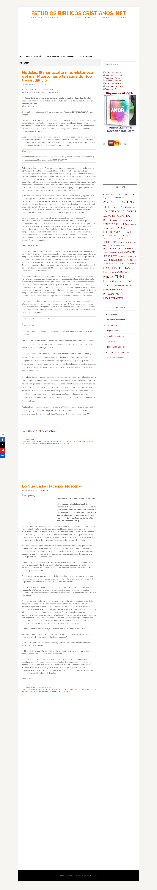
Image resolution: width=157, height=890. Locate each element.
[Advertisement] (78, 33)
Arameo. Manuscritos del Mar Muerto (51, 441)
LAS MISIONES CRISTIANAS (112, 252)
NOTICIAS (33, 439)
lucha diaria (33, 691)
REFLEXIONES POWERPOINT (118, 352)
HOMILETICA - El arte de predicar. (120, 242)
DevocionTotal (111, 325)
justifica (25, 691)
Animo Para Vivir (112, 314)
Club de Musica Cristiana (115, 320)
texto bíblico (57, 444)
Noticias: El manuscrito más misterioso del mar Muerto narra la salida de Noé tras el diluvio (57, 76)
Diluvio (72, 441)
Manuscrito (26, 444)
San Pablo (66, 691)
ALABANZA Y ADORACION (118, 194)
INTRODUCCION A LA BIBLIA (118, 248)
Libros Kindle (111, 342)
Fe (80, 689)
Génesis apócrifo (87, 441)
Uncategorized (124, 281)
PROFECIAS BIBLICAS (117, 267)
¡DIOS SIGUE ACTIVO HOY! (124, 286)
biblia (68, 441)
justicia (93, 689)
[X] (2, 445)
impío (88, 689)
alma (45, 689)
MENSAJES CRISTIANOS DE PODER (41, 687)
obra (40, 691)
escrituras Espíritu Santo (69, 689)
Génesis (78, 441)
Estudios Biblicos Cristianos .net (78, 13)
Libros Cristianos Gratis (115, 336)
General (105, 236)
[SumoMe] (2, 455)
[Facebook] (2, 439)
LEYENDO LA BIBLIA (123, 256)
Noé (40, 444)
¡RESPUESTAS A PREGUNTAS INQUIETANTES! (113, 294)
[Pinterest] (2, 450)
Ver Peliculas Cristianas (115, 358)
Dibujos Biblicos (112, 331)
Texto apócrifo (47, 444)
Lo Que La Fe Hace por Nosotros (52, 486)
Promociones (110, 272)
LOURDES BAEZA (47, 431)
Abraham (34, 441)
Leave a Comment (47, 84)
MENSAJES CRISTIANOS (115, 347)
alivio (40, 689)
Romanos (53, 691)
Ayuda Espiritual (130, 207)
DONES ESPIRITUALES (114, 224)
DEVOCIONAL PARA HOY (122, 221)
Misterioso (34, 444)
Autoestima (130, 198)
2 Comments (44, 490)
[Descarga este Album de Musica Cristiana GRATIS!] (120, 132)
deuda (58, 689)
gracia (83, 689)
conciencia (51, 689)
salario (59, 691)
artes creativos (120, 198)
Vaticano (66, 444)
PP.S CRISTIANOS (129, 264)
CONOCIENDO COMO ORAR (119, 211)
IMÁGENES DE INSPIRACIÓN (113, 245)
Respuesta (45, 691)
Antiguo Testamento (108, 198)
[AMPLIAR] (27, 152)
